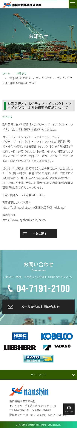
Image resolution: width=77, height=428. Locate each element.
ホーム (6, 73)
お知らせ (21, 73)
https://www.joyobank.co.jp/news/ (24, 220)
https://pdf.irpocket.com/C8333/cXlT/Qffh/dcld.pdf (33, 207)
